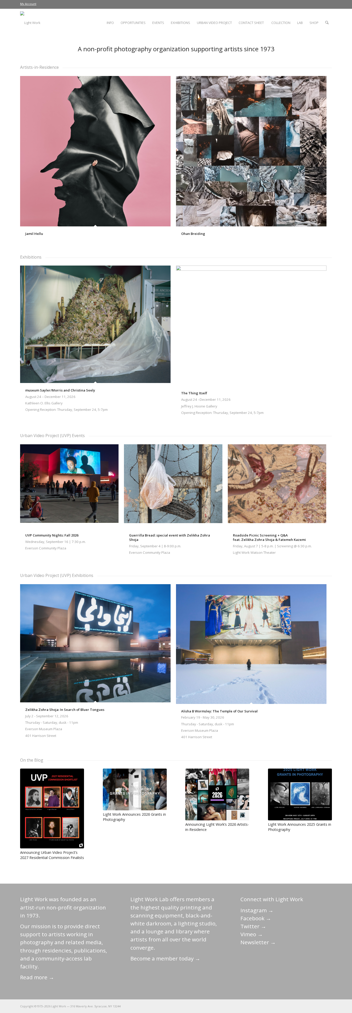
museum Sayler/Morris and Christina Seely (60, 390)
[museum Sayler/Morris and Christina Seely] (95, 324)
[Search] (327, 22)
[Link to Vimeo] (312, 1006)
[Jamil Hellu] (95, 151)
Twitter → (253, 926)
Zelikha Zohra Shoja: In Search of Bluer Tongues (64, 709)
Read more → (37, 977)
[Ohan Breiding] (251, 151)
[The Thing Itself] (251, 326)
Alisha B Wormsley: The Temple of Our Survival (219, 711)
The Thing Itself (194, 393)
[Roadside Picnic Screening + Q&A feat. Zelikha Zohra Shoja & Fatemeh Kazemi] (277, 486)
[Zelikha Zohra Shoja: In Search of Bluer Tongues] (95, 643)
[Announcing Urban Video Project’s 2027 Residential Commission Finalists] (52, 808)
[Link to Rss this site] (328, 1006)
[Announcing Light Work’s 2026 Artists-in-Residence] (217, 794)
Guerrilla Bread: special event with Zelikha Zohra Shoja (169, 537)
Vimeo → (251, 934)
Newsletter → (258, 942)
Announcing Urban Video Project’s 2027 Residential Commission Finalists (52, 855)
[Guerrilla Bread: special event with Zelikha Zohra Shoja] (173, 486)
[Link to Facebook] (297, 1006)
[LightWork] (30, 22)
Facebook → (255, 918)
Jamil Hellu (34, 233)
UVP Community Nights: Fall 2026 (51, 535)
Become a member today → (165, 958)
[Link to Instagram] (305, 1006)
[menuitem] (28, 4)
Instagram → (256, 910)
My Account (28, 4)
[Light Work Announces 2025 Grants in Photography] (300, 794)
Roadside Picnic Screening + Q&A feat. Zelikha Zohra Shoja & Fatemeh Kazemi (269, 537)
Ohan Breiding (193, 233)
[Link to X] (289, 1006)
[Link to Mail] (282, 1006)
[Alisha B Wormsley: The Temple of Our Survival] (251, 644)
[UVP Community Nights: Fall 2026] (69, 486)
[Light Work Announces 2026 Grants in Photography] (135, 789)
